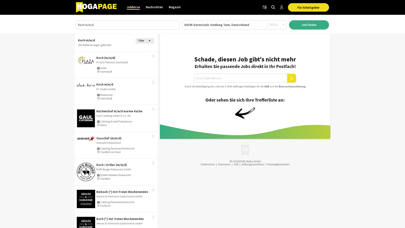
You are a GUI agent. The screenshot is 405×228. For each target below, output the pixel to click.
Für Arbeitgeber (308, 7)
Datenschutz (208, 164)
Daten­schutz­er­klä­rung (292, 86)
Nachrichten (154, 7)
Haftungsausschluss (253, 164)
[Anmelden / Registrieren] (281, 7)
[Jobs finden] (273, 7)
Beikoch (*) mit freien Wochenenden (122, 192)
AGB (266, 86)
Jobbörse (133, 7)
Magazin (175, 7)
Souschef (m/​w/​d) (109, 138)
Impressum (224, 164)
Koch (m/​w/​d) (105, 58)
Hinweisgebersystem (278, 164)
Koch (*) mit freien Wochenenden (120, 219)
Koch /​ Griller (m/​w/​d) (111, 165)
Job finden (309, 25)
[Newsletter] (265, 7)
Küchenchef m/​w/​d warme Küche (119, 111)
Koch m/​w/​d (104, 84)
